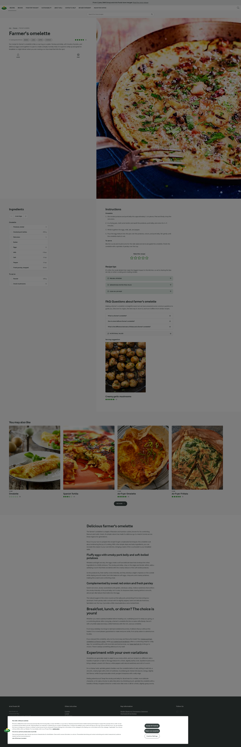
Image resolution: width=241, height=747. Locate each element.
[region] (98, 730)
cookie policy (56, 729)
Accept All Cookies (152, 726)
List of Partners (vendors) (19, 738)
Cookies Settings (152, 736)
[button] (7, 731)
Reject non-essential (152, 731)
